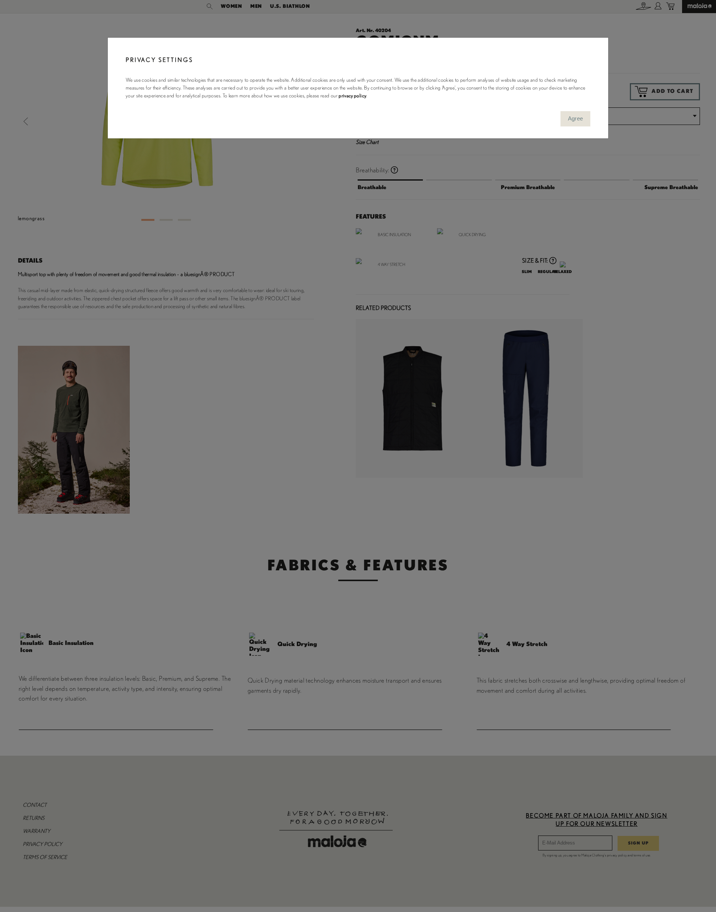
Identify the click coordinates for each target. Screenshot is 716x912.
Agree (575, 118)
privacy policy (352, 95)
